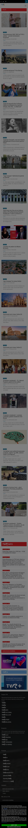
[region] (14, 815)
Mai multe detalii (5, 808)
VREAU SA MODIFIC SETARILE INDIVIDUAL (14, 826)
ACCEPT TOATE (14, 825)
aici (23, 812)
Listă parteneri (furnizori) (4, 822)
